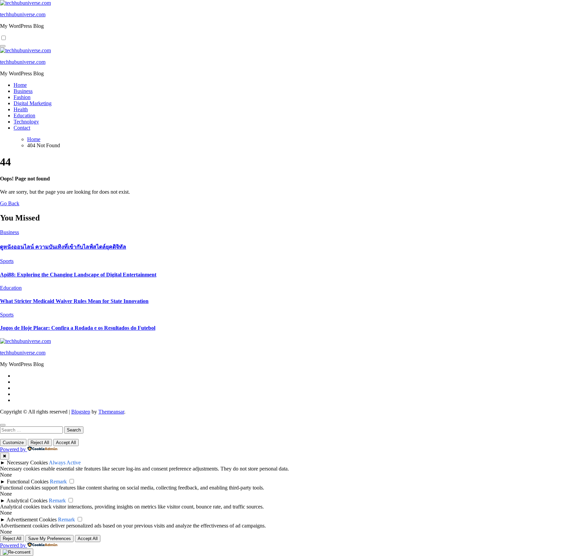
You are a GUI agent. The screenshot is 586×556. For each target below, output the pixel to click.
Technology (26, 121)
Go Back (9, 203)
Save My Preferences (49, 538)
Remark (58, 481)
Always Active (65, 462)
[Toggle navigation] (2, 46)
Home (20, 85)
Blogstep (80, 412)
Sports (7, 261)
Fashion (22, 97)
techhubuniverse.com (22, 14)
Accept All (66, 442)
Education (24, 115)
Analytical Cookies (26, 500)
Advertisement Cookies (31, 519)
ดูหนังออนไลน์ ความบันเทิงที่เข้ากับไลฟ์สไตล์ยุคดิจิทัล (63, 247)
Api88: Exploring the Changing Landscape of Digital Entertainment (78, 274)
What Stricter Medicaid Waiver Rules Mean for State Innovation (74, 301)
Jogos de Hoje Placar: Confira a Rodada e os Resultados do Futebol (77, 328)
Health (21, 109)
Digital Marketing (33, 103)
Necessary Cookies (27, 462)
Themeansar (111, 412)
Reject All (40, 442)
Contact (22, 128)
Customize (13, 442)
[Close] (2, 425)
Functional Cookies (27, 481)
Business (23, 91)
